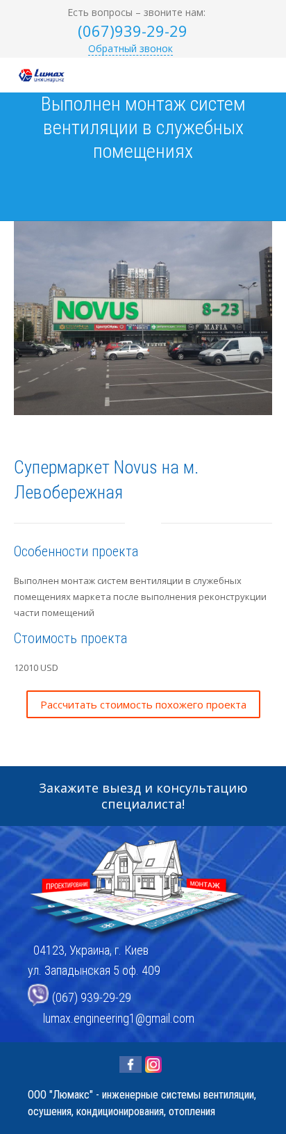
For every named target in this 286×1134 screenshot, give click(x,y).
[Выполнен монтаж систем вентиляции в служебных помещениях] (125, 186)
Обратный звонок (130, 48)
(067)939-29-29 (132, 30)
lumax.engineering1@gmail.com (118, 1018)
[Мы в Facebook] (130, 1064)
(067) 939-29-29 (91, 998)
